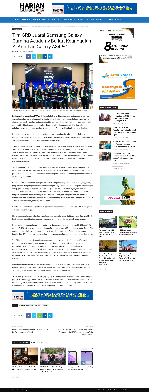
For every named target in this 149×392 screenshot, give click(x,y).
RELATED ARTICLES (21, 343)
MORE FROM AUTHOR (39, 343)
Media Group (113, 20)
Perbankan (103, 227)
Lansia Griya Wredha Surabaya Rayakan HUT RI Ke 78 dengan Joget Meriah (30, 331)
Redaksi (16, 51)
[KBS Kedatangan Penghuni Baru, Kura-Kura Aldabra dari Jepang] (128, 222)
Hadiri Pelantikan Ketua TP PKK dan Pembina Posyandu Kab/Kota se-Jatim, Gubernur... (124, 144)
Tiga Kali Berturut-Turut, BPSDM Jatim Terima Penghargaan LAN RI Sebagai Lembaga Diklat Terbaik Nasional (75, 332)
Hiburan (82, 20)
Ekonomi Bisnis (40, 20)
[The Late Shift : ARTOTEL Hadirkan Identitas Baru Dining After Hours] (25, 356)
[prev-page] (13, 376)
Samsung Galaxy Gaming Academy (29, 305)
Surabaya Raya (98, 20)
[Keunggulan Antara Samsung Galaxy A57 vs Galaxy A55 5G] (80, 356)
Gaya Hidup (68, 20)
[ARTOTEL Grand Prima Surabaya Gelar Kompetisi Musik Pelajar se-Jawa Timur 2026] (53, 356)
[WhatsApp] (39, 56)
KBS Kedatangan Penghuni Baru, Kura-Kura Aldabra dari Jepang (128, 232)
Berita (25, 20)
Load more (116, 168)
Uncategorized (23, 26)
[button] (134, 20)
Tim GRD (45, 305)
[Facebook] (28, 56)
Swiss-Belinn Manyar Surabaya (105, 250)
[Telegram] (50, 56)
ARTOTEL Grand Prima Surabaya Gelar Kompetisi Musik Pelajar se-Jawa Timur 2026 (51, 369)
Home (16, 20)
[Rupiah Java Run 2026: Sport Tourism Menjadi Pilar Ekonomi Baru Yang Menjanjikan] (108, 222)
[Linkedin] (44, 56)
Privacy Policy (107, 390)
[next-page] (17, 376)
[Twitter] (34, 56)
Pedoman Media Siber (121, 390)
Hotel (55, 20)
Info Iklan (134, 390)
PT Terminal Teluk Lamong (127, 251)
